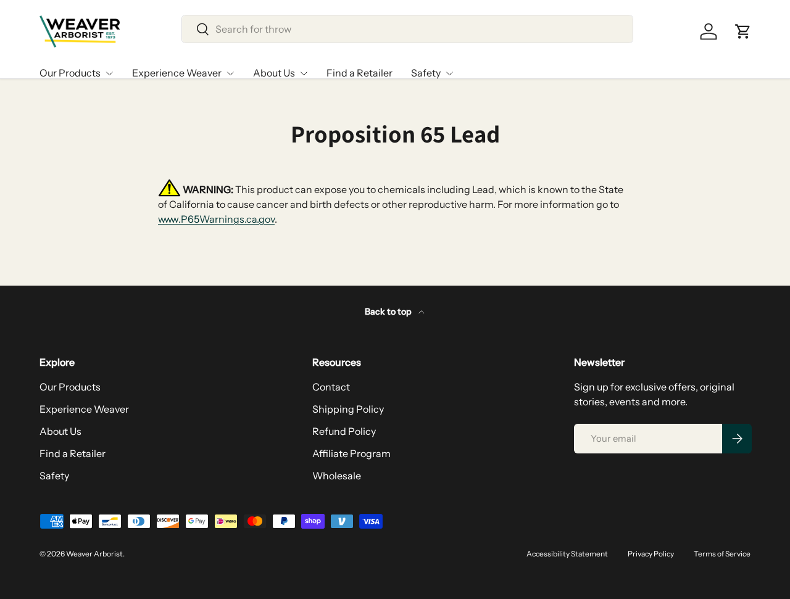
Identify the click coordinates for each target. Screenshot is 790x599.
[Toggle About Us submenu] (303, 73)
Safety (426, 73)
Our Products (70, 73)
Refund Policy (344, 431)
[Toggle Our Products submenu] (109, 73)
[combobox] (407, 29)
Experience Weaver (177, 73)
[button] (743, 31)
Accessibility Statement (567, 553)
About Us (274, 73)
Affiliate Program (351, 453)
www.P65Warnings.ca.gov (216, 219)
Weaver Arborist (94, 553)
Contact (331, 387)
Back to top (389, 311)
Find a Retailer (359, 73)
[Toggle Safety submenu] (449, 73)
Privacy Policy (651, 553)
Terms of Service (722, 553)
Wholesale (336, 475)
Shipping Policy (348, 409)
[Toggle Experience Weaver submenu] (230, 73)
